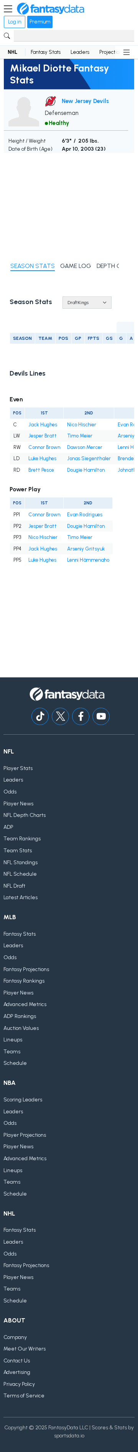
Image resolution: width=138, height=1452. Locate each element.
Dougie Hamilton (86, 470)
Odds (9, 791)
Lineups (12, 1039)
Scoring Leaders (22, 1099)
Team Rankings (22, 838)
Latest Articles (20, 897)
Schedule (15, 1063)
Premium (40, 22)
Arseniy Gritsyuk (86, 549)
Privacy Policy (19, 1384)
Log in (14, 22)
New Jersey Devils (85, 101)
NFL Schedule (20, 874)
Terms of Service (23, 1395)
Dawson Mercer (84, 447)
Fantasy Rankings (23, 981)
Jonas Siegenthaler (89, 458)
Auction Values (21, 1028)
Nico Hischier (81, 424)
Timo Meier (79, 436)
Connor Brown (44, 447)
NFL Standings (20, 862)
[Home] (50, 9)
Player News (18, 803)
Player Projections (24, 1135)
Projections (111, 52)
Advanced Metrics (24, 1004)
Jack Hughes (42, 424)
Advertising (16, 1372)
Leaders (80, 52)
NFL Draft (14, 886)
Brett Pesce (41, 470)
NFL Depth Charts (24, 815)
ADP (8, 827)
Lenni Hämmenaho (88, 560)
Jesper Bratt (42, 436)
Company (15, 1337)
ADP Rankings (19, 1016)
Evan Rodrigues (84, 514)
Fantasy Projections (26, 969)
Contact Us (16, 1360)
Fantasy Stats (46, 52)
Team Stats (17, 850)
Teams (11, 1051)
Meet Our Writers (24, 1349)
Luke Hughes (42, 458)
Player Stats (18, 768)
